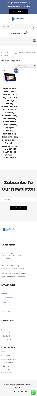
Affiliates (6, 369)
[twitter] (14, 391)
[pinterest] (26, 391)
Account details (7, 298)
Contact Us (7, 339)
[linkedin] (22, 391)
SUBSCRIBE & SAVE (18, 12)
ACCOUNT (17, 33)
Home (3, 53)
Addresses (5, 307)
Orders (4, 293)
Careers (6, 366)
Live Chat (6, 356)
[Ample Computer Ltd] (17, 19)
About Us (6, 332)
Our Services (7, 336)
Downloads (5, 302)
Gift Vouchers (8, 373)
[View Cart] (25, 33)
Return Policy (8, 363)
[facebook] (10, 391)
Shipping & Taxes (9, 359)
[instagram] (18, 391)
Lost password (6, 311)
